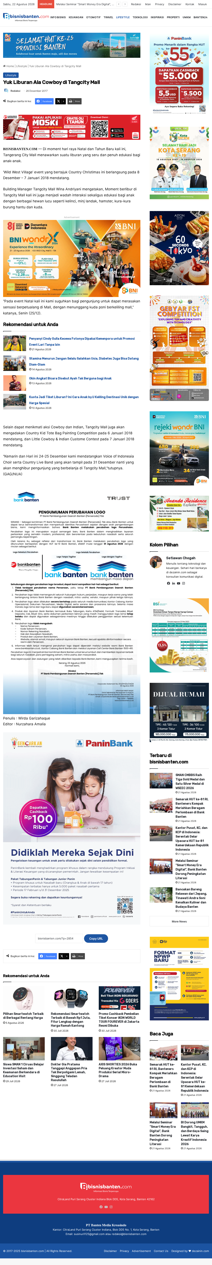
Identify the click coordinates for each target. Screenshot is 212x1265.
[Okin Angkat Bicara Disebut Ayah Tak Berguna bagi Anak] (14, 383)
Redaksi (136, 4)
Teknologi (140, 17)
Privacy (159, 4)
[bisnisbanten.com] (26, 17)
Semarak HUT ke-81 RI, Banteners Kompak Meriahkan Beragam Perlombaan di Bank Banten (192, 808)
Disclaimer (174, 4)
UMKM (187, 17)
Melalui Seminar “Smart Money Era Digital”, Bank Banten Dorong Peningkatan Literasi (191, 869)
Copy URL (96, 938)
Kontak (190, 4)
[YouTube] (178, 583)
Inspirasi (157, 17)
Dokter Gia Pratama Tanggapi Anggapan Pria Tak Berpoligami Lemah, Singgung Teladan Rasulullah (69, 1072)
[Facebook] (168, 583)
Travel (108, 17)
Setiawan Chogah (180, 558)
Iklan (148, 4)
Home (10, 66)
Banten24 (200, 17)
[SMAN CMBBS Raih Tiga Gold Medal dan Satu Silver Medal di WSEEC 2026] (161, 780)
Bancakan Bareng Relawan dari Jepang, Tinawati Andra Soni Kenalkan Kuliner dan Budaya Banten (191, 898)
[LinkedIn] (173, 583)
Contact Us (161, 1251)
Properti (173, 17)
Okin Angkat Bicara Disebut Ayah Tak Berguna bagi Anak (70, 378)
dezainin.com (200, 1251)
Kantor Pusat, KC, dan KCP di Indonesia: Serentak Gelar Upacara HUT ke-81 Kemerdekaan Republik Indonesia (194, 1077)
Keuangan (76, 17)
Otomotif (93, 17)
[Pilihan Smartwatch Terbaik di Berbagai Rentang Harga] (24, 998)
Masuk (202, 4)
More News (179, 921)
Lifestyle (123, 17)
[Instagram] (183, 583)
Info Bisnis (58, 17)
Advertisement (141, 1251)
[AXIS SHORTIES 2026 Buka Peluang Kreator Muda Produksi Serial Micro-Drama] (119, 1048)
